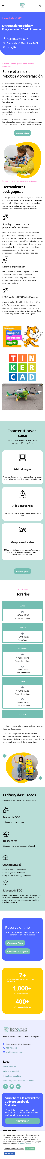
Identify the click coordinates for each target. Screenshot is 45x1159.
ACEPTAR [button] (30, 1148)
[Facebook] (11, 1086)
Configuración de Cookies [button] (14, 1149)
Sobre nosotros (9, 1066)
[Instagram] (5, 1086)
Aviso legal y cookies (12, 1076)
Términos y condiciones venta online (18, 1080)
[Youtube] (18, 1086)
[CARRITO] (40, 6)
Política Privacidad (11, 1071)
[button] (3, 6)
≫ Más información (25, 1144)
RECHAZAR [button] (9, 1153)
